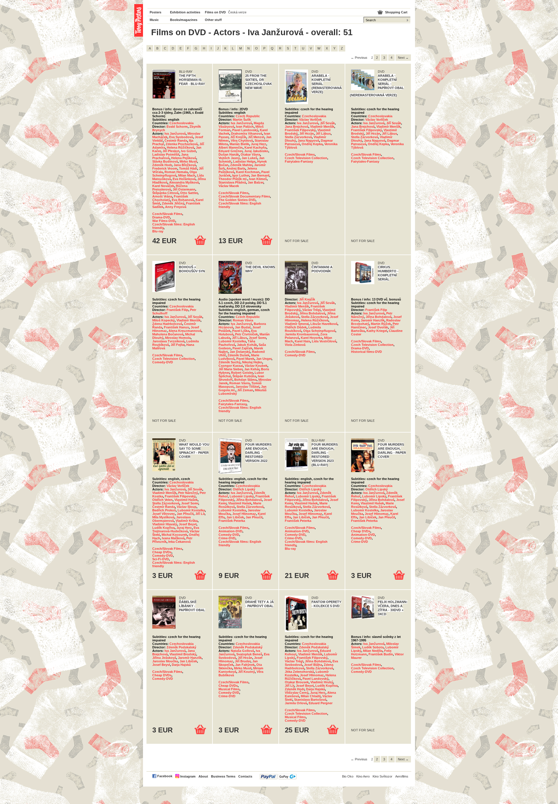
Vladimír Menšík (322, 126)
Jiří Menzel (256, 137)
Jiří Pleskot (170, 151)
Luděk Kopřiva (163, 527)
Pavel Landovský (245, 130)
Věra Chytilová (242, 140)
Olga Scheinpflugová (174, 173)
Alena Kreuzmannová (185, 330)
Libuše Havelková (323, 323)
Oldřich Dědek (296, 327)
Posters (155, 12)
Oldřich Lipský (244, 489)
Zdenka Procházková (182, 144)
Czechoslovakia (181, 123)
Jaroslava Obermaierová (171, 518)
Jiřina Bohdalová (312, 313)
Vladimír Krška (187, 520)
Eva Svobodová (181, 137)
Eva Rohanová (183, 200)
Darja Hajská (181, 664)
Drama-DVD (161, 217)
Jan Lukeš (249, 158)
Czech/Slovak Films (167, 214)
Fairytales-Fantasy (299, 161)
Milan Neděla (372, 650)
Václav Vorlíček (310, 119)
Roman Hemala (176, 172)
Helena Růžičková (180, 147)
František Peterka (232, 520)
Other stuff (213, 20)
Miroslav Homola (178, 337)
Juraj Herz (258, 144)
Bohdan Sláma (245, 379)
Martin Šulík (242, 119)
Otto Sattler (189, 193)
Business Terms (223, 776)
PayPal (278, 776)
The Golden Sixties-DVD (237, 200)
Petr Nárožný (188, 493)
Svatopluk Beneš (249, 654)
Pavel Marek (245, 358)
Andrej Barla (235, 168)
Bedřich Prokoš (164, 510)
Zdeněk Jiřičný (173, 203)
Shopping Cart (396, 12)
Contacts (245, 776)
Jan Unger (263, 358)
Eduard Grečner (230, 151)
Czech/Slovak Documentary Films (244, 196)
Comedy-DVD (162, 362)
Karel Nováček (163, 186)
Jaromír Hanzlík (372, 320)
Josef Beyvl (187, 524)
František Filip (177, 310)
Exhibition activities (185, 12)
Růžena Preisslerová (169, 187)
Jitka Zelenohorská (299, 671)
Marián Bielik (239, 144)
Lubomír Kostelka (232, 341)
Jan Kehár (251, 369)
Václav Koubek (256, 365)
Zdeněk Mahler (241, 165)
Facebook (164, 776)
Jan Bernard (260, 175)
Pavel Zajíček (242, 348)
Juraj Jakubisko (256, 151)
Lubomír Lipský (242, 496)
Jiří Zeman (245, 390)
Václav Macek (229, 186)
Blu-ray (157, 231)
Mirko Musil (188, 161)
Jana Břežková (185, 165)
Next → (403, 57)
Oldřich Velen (162, 499)
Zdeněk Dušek (238, 355)
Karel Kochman (248, 172)
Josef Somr (257, 337)
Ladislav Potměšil (165, 154)
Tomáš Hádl (188, 168)
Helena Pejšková (183, 158)
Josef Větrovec (163, 513)
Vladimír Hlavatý (164, 524)
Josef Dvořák (378, 327)
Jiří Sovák (327, 123)
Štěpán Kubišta (244, 376)
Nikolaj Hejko (252, 362)
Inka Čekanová (179, 541)
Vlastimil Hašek (186, 499)
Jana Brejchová (296, 126)
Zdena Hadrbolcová (167, 323)
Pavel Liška (240, 330)
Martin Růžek (381, 323)
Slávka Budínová (165, 161)
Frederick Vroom (164, 168)
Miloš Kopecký (163, 320)
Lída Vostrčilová (324, 341)
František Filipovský (300, 130)
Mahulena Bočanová (167, 334)
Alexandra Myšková (184, 182)
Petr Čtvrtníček (246, 334)
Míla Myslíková (163, 517)
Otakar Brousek (297, 682)
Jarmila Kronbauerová (302, 334)
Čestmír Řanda (175, 140)
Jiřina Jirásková (164, 657)
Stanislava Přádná (232, 182)
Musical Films (229, 689)
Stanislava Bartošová (310, 699)
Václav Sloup (186, 506)
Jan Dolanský (240, 351)
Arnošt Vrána (162, 196)
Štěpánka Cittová (165, 193)
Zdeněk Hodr (162, 165)
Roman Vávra (243, 320)
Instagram (188, 776)
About (203, 776)
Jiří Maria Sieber (230, 369)
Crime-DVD (227, 538)
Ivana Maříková (173, 538)
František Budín (381, 654)
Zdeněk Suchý (229, 362)
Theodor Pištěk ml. (233, 179)
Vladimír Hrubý (321, 682)
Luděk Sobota (373, 647)
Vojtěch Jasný (229, 158)
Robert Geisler (242, 372)
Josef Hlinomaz (244, 513)
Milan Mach (186, 175)
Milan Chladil (311, 696)
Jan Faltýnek (245, 664)
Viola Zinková (295, 344)
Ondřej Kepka (312, 144)
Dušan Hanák (229, 154)
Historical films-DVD (366, 351)
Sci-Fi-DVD (160, 559)
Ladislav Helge (244, 161)
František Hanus (176, 327)
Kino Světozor (382, 776)
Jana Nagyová (308, 140)
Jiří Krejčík (238, 137)
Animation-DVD (230, 531)
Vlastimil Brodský (182, 654)
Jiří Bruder (243, 661)
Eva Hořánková (184, 179)
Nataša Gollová (242, 650)
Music (154, 20)
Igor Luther (240, 175)
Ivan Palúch (245, 126)
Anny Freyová (175, 207)
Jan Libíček (235, 517)
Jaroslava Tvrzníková (168, 341)
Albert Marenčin (231, 147)
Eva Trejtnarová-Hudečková (175, 529)
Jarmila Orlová (296, 703)
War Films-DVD (163, 221)
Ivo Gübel (188, 151)
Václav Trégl (311, 310)
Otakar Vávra (250, 154)
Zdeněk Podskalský (181, 647)
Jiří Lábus (323, 133)
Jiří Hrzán (306, 133)
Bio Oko (347, 776)
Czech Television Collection (306, 158)
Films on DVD (215, 12)
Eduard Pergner (320, 703)
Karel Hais (302, 341)
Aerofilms (401, 776)
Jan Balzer (255, 182)
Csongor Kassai (231, 365)
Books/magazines (183, 20)
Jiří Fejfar (178, 344)
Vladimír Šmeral (297, 323)
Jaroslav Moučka (165, 661)
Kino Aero (363, 776)
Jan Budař (243, 327)
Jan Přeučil (185, 513)
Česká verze (237, 12)
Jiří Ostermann (184, 189)
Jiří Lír (200, 513)
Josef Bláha (313, 664)
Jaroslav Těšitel (247, 386)
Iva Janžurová (175, 133)
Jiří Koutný (246, 671)
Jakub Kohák (247, 344)
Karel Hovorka (311, 337)
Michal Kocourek (174, 534)
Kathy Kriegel (376, 330)
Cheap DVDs (161, 552)
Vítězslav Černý (296, 692)
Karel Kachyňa (255, 147)
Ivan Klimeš (258, 179)
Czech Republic (248, 116)
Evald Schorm (177, 126)
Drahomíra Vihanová (246, 133)
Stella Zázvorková (298, 137)
